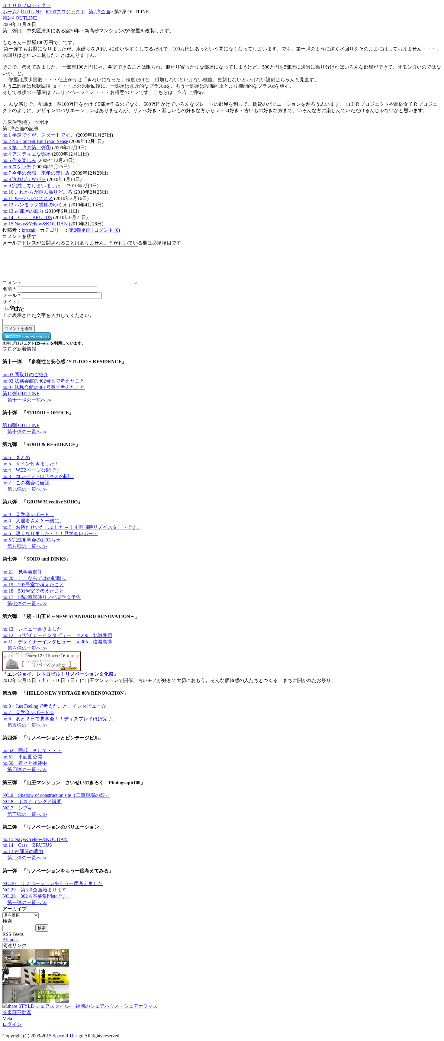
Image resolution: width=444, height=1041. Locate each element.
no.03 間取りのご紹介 (25, 374)
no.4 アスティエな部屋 (26, 154)
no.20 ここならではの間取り (34, 578)
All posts (10, 939)
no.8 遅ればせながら (24, 179)
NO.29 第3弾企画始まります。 (36, 889)
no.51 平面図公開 (22, 756)
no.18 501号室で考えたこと (33, 590)
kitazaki (29, 230)
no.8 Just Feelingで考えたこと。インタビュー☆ (54, 706)
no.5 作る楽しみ (19, 160)
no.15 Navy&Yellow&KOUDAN (35, 223)
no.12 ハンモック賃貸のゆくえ (35, 204)
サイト (9, 301)
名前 (9, 289)
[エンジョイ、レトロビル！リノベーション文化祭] (41, 668)
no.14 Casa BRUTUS (27, 217)
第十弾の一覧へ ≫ (27, 431)
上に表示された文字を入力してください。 (48, 315)
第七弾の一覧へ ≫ (27, 603)
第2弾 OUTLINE (19, 18)
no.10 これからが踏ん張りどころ (37, 192)
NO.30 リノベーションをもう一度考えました (52, 883)
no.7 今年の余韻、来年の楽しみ (36, 173)
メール (11, 295)
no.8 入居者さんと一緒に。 (33, 520)
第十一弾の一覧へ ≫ (29, 399)
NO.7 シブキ (17, 807)
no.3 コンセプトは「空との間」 (38, 476)
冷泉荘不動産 (16, 1012)
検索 (7, 920)
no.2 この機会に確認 (26, 482)
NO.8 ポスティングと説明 (32, 801)
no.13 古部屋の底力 (22, 211)
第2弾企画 (99, 11)
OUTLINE (31, 11)
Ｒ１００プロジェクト (26, 5)
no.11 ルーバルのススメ (27, 198)
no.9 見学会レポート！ (28, 514)
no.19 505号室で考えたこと (33, 584)
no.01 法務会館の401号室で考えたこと (43, 387)
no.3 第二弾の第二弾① (26, 147)
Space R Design (68, 1035)
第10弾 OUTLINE (21, 425)
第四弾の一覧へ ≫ (27, 769)
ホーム (9, 11)
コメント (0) (107, 230)
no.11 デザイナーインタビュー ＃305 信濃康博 (57, 641)
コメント (12, 282)
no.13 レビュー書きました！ (34, 629)
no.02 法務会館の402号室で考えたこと (43, 380)
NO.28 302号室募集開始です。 (36, 896)
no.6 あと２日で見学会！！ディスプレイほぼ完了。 (59, 718)
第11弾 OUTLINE (21, 393)
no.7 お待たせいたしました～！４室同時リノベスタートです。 (71, 527)
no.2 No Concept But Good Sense (35, 141)
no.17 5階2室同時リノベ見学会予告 (41, 597)
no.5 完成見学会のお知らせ (31, 539)
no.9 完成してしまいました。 (33, 185)
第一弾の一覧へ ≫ (27, 902)
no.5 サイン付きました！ (30, 463)
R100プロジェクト (65, 11)
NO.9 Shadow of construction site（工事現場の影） (56, 795)
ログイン (12, 1024)
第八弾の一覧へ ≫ (27, 546)
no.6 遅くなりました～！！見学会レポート (50, 533)
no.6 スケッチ (16, 166)
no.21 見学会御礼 (22, 571)
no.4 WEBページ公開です (31, 470)
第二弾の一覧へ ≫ (27, 857)
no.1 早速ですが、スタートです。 (38, 134)
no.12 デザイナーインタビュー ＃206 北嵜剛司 (57, 635)
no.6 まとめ (16, 457)
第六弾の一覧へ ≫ (27, 648)
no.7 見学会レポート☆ (28, 712)
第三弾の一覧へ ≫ (27, 814)
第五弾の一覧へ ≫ (27, 725)
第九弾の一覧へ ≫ (27, 489)
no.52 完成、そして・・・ (32, 750)
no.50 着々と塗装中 (24, 763)
